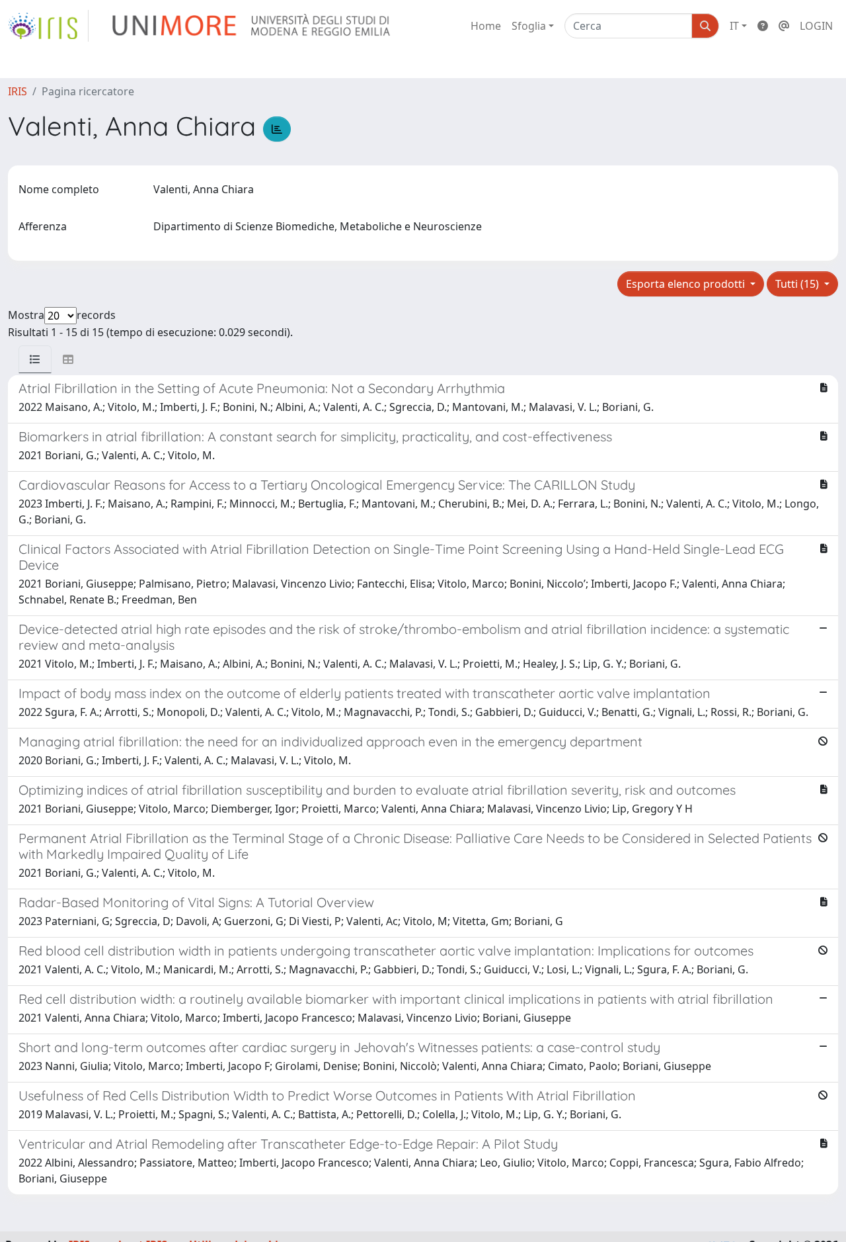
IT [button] (734, 26)
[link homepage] (48, 26)
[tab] (35, 359)
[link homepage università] (252, 26)
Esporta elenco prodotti (687, 284)
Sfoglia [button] (529, 26)
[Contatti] (783, 26)
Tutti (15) (798, 284)
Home (486, 26)
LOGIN (816, 26)
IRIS (17, 91)
